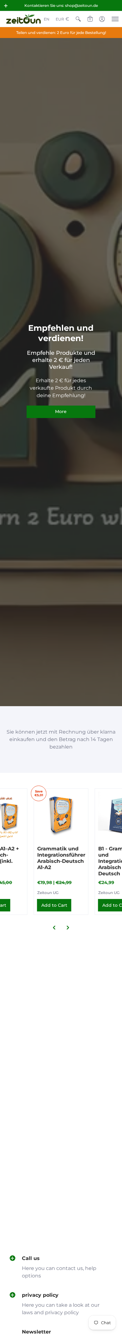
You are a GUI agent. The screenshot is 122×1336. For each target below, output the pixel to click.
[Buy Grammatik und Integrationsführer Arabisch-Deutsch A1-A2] (61, 815)
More (61, 411)
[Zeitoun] (23, 19)
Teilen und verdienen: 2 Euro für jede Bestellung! (61, 32)
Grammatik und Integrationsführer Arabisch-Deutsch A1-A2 (61, 858)
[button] (6, 5)
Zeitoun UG (47, 892)
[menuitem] (47, 19)
